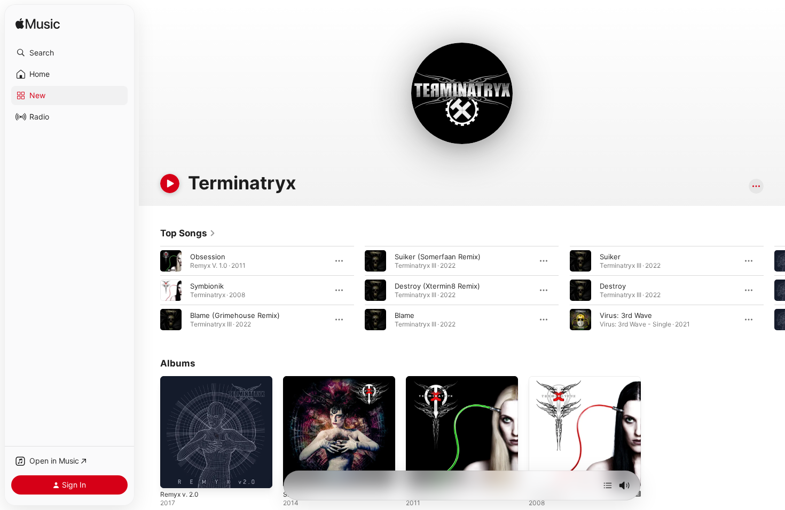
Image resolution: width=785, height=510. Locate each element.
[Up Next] (607, 485)
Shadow (296, 380)
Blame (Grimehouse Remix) (235, 315)
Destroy (613, 286)
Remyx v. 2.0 (181, 380)
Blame (404, 315)
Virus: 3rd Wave (626, 315)
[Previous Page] (149, 290)
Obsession (207, 256)
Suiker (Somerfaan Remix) (438, 256)
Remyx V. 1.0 (427, 380)
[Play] (169, 183)
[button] (69, 53)
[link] (188, 233)
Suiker (610, 256)
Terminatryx (548, 380)
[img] (37, 24)
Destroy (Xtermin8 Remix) (437, 286)
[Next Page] (774, 290)
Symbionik (207, 286)
